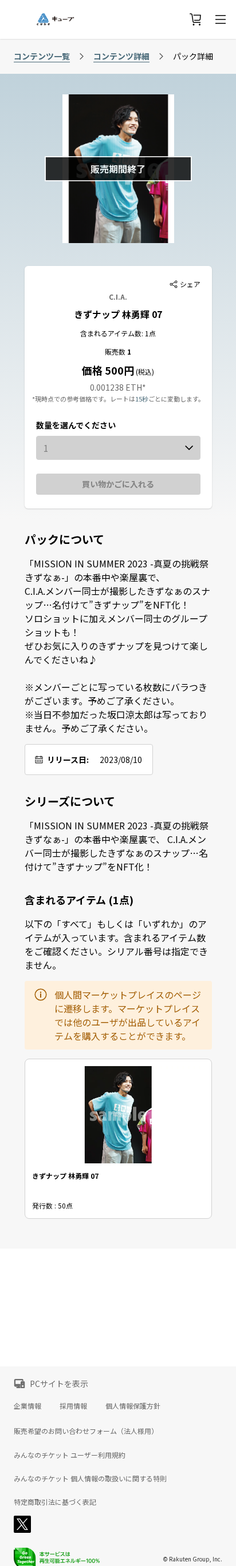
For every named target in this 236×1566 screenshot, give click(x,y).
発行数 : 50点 (52, 1205)
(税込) (144, 371)
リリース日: (68, 759)
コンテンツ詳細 (121, 56)
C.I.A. (118, 296)
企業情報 (27, 1405)
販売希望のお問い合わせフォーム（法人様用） (86, 1431)
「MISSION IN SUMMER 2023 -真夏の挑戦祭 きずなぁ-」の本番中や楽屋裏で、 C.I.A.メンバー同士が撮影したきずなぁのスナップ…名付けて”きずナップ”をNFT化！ (117, 845)
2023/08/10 (121, 759)
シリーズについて (70, 801)
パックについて (64, 539)
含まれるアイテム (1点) (79, 899)
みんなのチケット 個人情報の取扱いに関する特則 (90, 1478)
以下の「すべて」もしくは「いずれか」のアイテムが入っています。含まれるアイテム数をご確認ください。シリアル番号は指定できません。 (116, 944)
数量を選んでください (76, 425)
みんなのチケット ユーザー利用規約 (69, 1455)
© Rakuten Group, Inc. (192, 1559)
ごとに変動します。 (176, 398)
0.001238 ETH (116, 387)
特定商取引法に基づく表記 (55, 1502)
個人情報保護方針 (132, 1405)
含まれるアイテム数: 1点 (118, 333)
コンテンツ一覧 (42, 56)
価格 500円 (108, 370)
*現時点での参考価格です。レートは (83, 398)
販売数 (116, 351)
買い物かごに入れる (118, 484)
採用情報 (73, 1405)
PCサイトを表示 (59, 1383)
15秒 (141, 398)
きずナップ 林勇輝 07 (118, 314)
